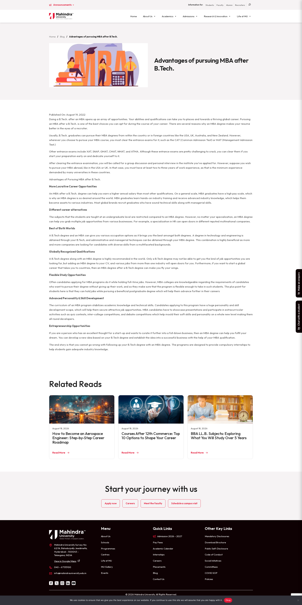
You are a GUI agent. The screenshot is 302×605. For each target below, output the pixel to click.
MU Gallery (107, 566)
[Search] (249, 5)
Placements (159, 566)
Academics (167, 16)
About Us (147, 16)
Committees (211, 566)
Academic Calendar (163, 548)
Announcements (62, 4)
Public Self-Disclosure (216, 548)
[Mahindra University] (61, 16)
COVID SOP (211, 572)
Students (210, 5)
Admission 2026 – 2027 (169, 536)
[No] (298, 600)
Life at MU (242, 16)
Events (104, 572)
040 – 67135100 (62, 567)
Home (133, 16)
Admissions (188, 16)
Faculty (220, 5)
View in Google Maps (65, 561)
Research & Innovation (215, 16)
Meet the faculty (153, 503)
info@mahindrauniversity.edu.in (70, 573)
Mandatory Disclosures (217, 536)
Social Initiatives (213, 560)
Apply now (111, 503)
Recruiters (240, 5)
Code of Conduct (214, 554)
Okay (228, 600)
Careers (130, 503)
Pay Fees (158, 542)
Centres (105, 554)
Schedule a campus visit (184, 503)
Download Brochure (215, 542)
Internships (159, 554)
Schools (105, 542)
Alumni (229, 5)
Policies (209, 579)
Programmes (108, 548)
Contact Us (158, 579)
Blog (62, 36)
